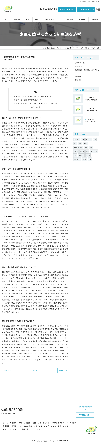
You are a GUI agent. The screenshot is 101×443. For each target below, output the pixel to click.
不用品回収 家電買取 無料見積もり (87, 71)
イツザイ (88, 139)
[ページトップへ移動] (98, 411)
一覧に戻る (35, 370)
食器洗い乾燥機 (78, 147)
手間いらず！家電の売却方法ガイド (27, 100)
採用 (94, 139)
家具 (87, 151)
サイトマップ (35, 429)
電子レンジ (94, 151)
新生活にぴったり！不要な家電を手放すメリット (32, 96)
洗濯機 (82, 151)
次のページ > (63, 370)
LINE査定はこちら (85, 9)
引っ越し (76, 139)
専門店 (84, 159)
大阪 (86, 147)
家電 (91, 147)
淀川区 (85, 143)
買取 (80, 143)
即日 (90, 159)
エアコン (81, 155)
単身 (82, 139)
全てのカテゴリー (81, 63)
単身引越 (78, 76)
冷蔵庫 (76, 151)
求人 (75, 143)
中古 (75, 155)
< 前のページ (7, 370)
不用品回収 (78, 66)
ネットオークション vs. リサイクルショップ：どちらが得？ (36, 103)
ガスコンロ (77, 159)
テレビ (88, 155)
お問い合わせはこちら (67, 9)
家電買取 (78, 80)
